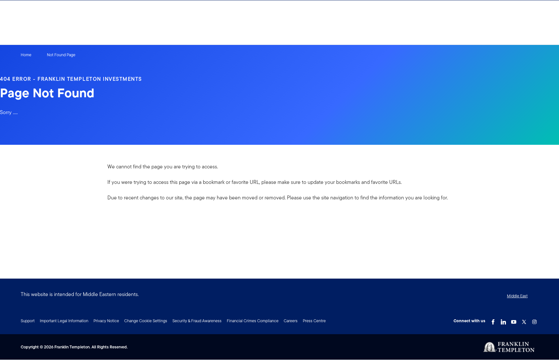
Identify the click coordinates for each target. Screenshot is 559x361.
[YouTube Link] (514, 320)
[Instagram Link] (534, 320)
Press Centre (314, 321)
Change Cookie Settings (145, 321)
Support (28, 321)
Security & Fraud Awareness (197, 321)
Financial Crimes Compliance (253, 321)
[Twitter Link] (524, 320)
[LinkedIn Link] (503, 320)
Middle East (517, 296)
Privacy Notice (106, 321)
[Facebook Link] (493, 320)
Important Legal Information (64, 321)
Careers (291, 321)
